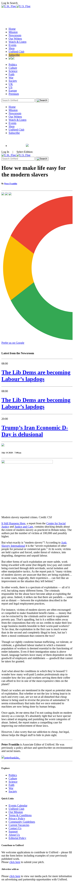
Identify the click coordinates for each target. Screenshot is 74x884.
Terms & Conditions (20, 815)
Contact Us (15, 828)
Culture (13, 67)
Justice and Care (24, 526)
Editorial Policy (17, 838)
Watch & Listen (17, 41)
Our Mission (16, 812)
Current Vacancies (19, 825)
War (11, 77)
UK (11, 84)
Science (13, 71)
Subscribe (14, 54)
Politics (13, 64)
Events (12, 45)
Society (13, 80)
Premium (14, 93)
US (10, 87)
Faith (11, 74)
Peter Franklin (10, 183)
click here (14, 862)
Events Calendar (18, 805)
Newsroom (15, 35)
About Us (14, 834)
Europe (13, 90)
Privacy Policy (17, 818)
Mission (13, 32)
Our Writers (15, 38)
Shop (12, 48)
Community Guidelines (22, 821)
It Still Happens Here (13, 523)
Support (13, 831)
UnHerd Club (16, 51)
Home (12, 28)
